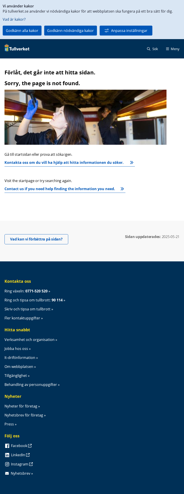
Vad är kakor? (14, 19)
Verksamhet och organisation (29, 339)
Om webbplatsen (18, 366)
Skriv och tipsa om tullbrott (27, 309)
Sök (154, 49)
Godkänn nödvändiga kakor (70, 30)
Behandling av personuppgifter (30, 384)
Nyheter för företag (20, 406)
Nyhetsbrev (20, 473)
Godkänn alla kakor (22, 30)
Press (9, 424)
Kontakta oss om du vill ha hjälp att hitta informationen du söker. (64, 162)
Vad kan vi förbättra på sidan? (39, 239)
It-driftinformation (19, 357)
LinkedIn (18, 454)
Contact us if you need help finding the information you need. (59, 188)
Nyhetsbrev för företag (23, 415)
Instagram (20, 464)
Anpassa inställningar (129, 30)
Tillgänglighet (15, 375)
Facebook (19, 445)
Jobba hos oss (16, 348)
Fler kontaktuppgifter (22, 318)
